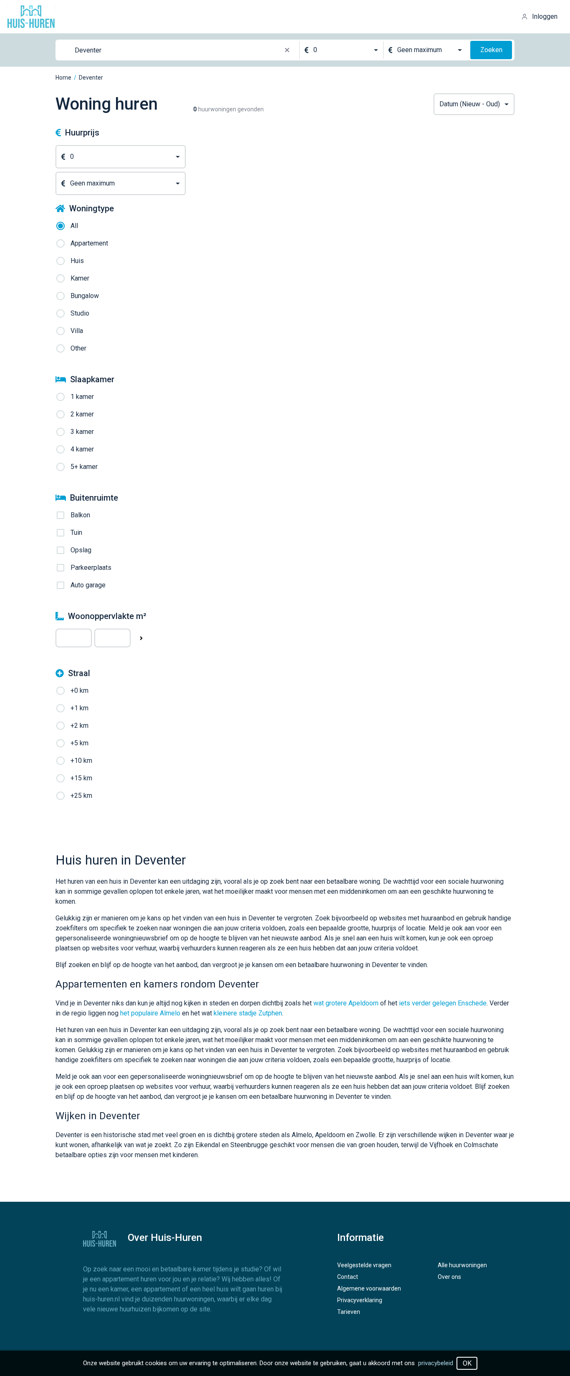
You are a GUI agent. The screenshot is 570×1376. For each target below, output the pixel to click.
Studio (80, 313)
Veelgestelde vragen (364, 1265)
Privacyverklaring (359, 1300)
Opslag (81, 550)
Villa (77, 331)
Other (78, 348)
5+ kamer (84, 467)
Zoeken (491, 50)
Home (63, 77)
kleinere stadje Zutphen (248, 1013)
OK (467, 1363)
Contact (347, 1276)
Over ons (449, 1276)
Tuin (76, 532)
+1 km (79, 708)
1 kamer (82, 397)
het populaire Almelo (150, 1013)
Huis (77, 261)
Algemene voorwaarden (369, 1288)
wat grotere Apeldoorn (345, 1003)
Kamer (80, 278)
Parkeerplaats (91, 567)
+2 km (79, 725)
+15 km (81, 778)
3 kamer (82, 432)
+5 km (79, 743)
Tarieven (348, 1311)
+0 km (79, 690)
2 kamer (82, 414)
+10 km (81, 760)
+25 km (81, 796)
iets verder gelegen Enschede (443, 1003)
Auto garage (88, 585)
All (74, 226)
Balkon (80, 515)
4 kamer (82, 449)
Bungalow (85, 296)
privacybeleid (435, 1363)
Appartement (89, 243)
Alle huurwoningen (462, 1265)
